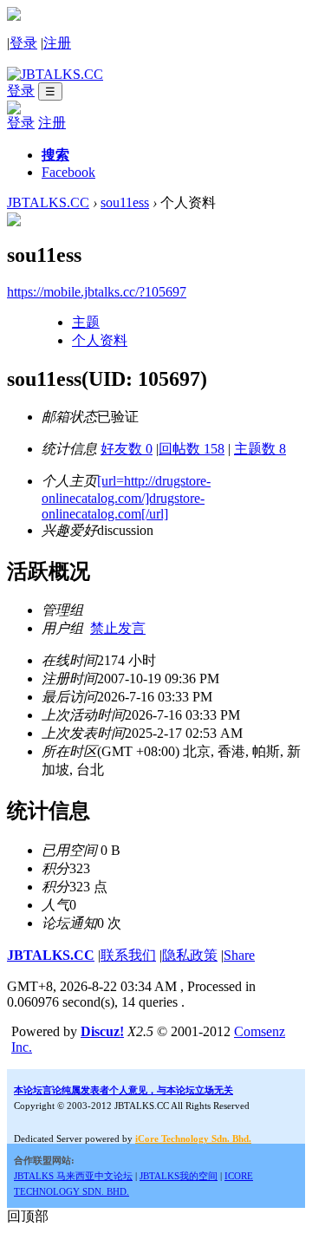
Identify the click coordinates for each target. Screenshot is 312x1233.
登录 (23, 43)
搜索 (55, 154)
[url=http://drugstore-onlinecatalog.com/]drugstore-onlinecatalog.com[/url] (126, 497)
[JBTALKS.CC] (55, 74)
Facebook (68, 172)
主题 (86, 322)
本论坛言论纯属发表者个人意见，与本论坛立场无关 (123, 1090)
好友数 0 (127, 448)
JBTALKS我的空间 (179, 1176)
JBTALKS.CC (48, 202)
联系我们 (128, 955)
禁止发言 (118, 628)
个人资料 (99, 340)
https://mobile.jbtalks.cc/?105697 (96, 291)
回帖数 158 (191, 448)
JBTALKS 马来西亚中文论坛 (73, 1176)
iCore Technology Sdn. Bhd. (193, 1138)
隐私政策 (190, 955)
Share (239, 955)
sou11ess (125, 202)
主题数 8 (260, 448)
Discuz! (102, 1031)
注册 (57, 43)
